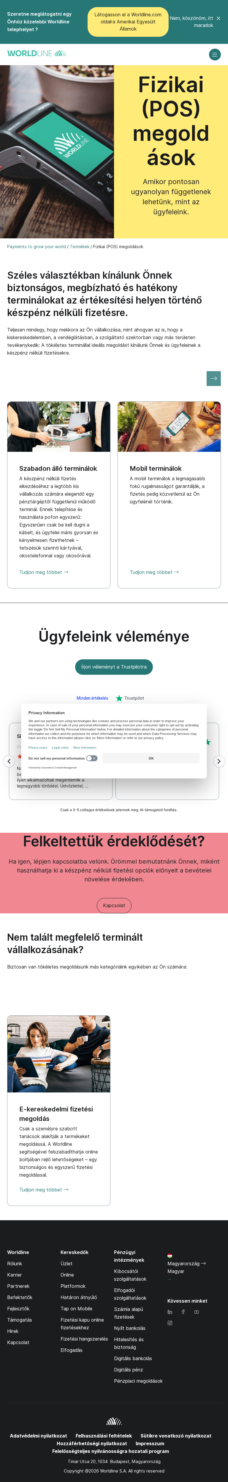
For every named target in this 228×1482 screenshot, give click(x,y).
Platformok (73, 1286)
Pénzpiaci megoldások (138, 1381)
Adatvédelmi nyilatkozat (38, 1436)
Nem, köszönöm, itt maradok (191, 21)
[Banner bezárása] (218, 21)
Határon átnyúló (79, 1297)
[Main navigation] (215, 54)
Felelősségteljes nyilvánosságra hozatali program (110, 1451)
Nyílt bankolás (129, 1328)
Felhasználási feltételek (104, 1436)
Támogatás (19, 1320)
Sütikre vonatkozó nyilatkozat (175, 1436)
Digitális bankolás (133, 1358)
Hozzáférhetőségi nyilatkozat (92, 1443)
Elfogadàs (72, 1350)
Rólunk (14, 1263)
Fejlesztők (18, 1309)
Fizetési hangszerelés (84, 1339)
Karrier (14, 1275)
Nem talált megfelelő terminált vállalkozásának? (75, 943)
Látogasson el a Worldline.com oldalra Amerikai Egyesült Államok (128, 22)
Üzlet (66, 1263)
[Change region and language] (169, 1279)
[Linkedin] (169, 1312)
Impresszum (150, 1443)
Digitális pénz (128, 1370)
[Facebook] (183, 1312)
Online (67, 1275)
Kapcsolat (114, 905)
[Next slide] (214, 378)
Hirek (12, 1331)
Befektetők (19, 1297)
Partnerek (18, 1286)
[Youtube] (196, 1312)
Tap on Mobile (76, 1309)
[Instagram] (169, 1323)
